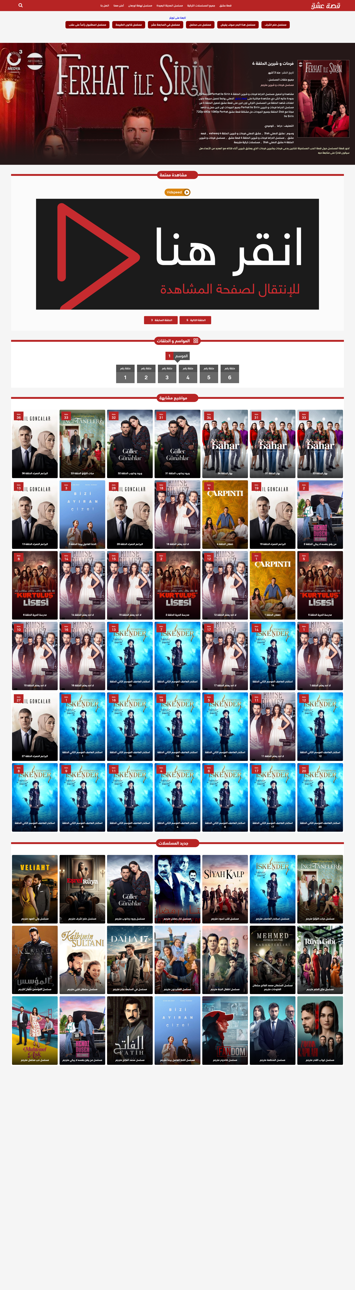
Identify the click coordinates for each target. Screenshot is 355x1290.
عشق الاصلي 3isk (274, 133)
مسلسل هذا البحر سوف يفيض (238, 24)
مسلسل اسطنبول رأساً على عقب (87, 24)
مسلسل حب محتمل (200, 24)
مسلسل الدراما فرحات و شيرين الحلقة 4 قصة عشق (256, 137)
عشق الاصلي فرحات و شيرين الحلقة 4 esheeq (235, 133)
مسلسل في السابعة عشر (165, 24)
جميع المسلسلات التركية (201, 5)
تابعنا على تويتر (177, 17)
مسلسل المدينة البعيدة (170, 5)
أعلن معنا (119, 5)
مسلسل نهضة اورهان (140, 5)
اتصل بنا (104, 5)
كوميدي (269, 125)
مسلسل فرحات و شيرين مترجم (277, 85)
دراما (279, 125)
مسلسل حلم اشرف (275, 24)
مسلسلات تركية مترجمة (247, 142)
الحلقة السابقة (161, 320)
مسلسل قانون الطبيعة (129, 24)
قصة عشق (225, 5)
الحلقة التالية (196, 320)
